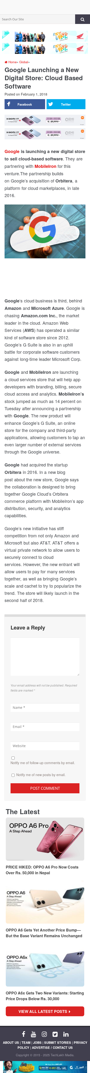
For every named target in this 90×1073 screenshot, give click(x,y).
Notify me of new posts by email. (41, 774)
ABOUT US (11, 1042)
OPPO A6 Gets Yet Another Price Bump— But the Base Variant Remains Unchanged (44, 932)
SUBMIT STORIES (57, 1042)
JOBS (37, 1042)
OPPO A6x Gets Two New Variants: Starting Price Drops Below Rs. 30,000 (45, 995)
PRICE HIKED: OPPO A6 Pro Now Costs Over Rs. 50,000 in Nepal (42, 869)
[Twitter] (55, 1033)
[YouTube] (33, 1033)
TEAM (26, 1042)
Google (12, 151)
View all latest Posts (44, 1011)
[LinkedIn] (65, 1033)
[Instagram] (44, 1033)
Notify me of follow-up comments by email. (43, 762)
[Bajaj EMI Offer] (45, 1067)
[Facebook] (23, 1033)
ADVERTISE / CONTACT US (52, 1047)
